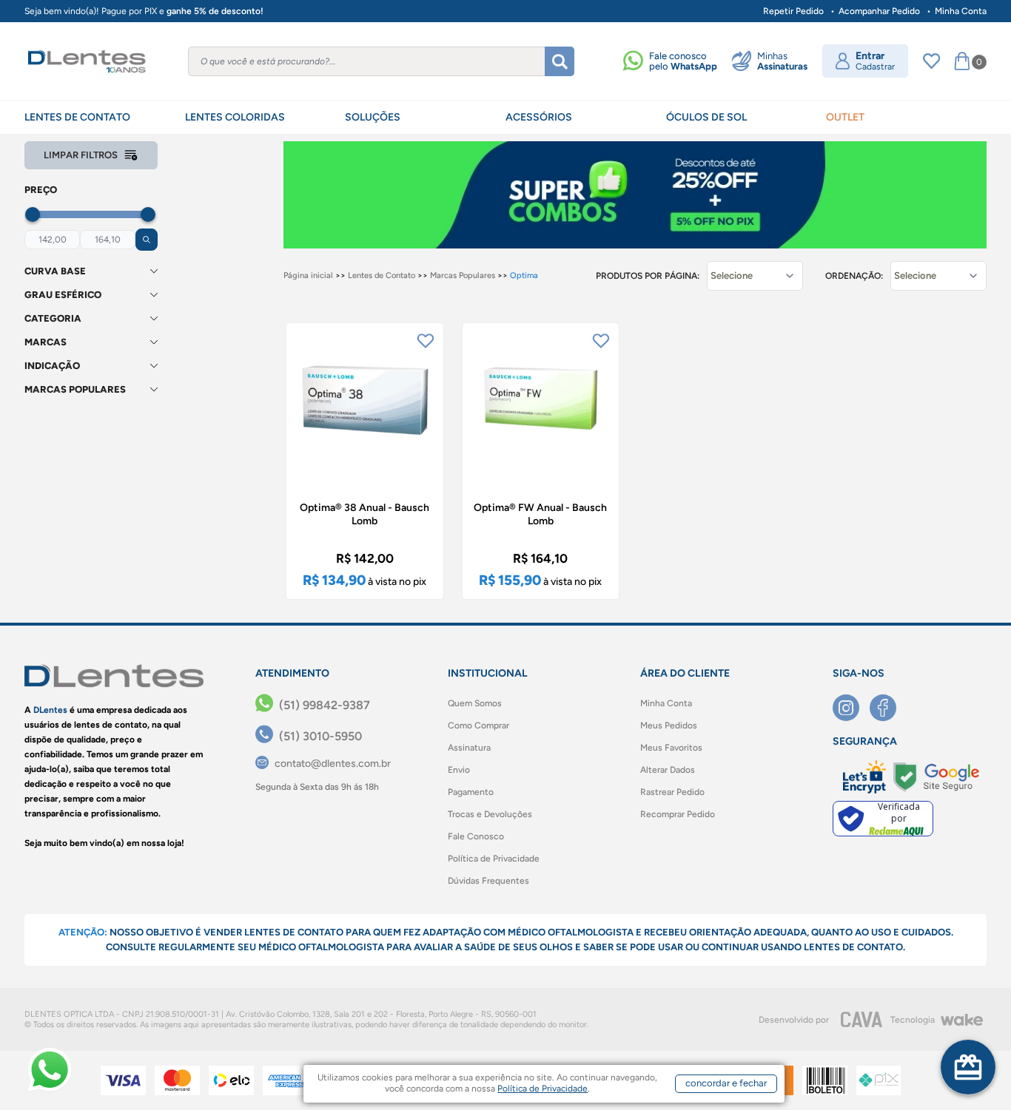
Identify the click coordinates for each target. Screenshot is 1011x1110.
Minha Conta (961, 11)
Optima (524, 275)
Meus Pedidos (668, 725)
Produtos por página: (647, 276)
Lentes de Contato (381, 275)
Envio (459, 770)
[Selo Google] (936, 777)
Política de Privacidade (494, 858)
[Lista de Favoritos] (931, 61)
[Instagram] (851, 707)
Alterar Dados (667, 770)
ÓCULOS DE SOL (706, 117)
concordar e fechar (726, 1083)
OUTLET (845, 117)
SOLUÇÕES (372, 117)
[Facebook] (888, 707)
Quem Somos (475, 703)
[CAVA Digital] (861, 1019)
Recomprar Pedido (677, 814)
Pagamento (471, 792)
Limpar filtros (81, 154)
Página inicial (308, 275)
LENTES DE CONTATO (77, 117)
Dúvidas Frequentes (488, 881)
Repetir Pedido (793, 11)
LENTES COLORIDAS (235, 117)
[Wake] (961, 1020)
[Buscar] (559, 61)
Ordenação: (854, 276)
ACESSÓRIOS (539, 117)
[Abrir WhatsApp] (49, 1070)
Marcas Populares (462, 275)
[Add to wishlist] (425, 341)
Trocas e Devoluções (490, 814)
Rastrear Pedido (672, 792)
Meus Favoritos (671, 747)
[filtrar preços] (146, 240)
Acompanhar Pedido (879, 11)
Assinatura (469, 747)
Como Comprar (478, 725)
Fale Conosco (476, 836)
